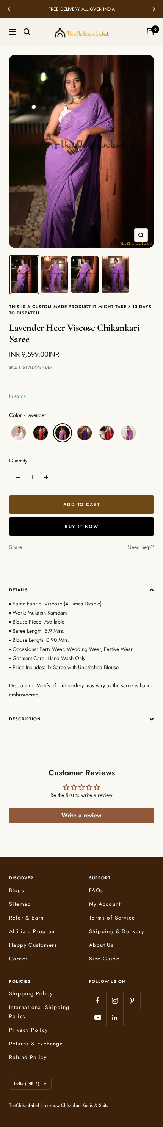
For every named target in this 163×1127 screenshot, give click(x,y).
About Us (101, 945)
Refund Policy (28, 1057)
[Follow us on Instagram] (114, 1000)
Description (25, 719)
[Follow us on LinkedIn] (114, 1017)
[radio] (18, 432)
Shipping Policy (31, 993)
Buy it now (81, 526)
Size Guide (104, 958)
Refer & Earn (26, 917)
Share (15, 547)
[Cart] (150, 31)
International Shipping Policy (39, 1011)
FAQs (96, 890)
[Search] (27, 31)
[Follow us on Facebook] (97, 1000)
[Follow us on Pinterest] (131, 1000)
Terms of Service (112, 917)
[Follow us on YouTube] (97, 1017)
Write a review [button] (81, 815)
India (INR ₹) (26, 1083)
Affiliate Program (32, 931)
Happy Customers (33, 945)
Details (18, 590)
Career (18, 958)
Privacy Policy (28, 1030)
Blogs (16, 890)
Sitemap (20, 904)
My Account (105, 904)
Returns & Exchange (36, 1043)
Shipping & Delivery (116, 931)
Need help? (140, 547)
